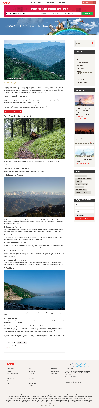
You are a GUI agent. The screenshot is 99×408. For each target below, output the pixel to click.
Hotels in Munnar (53, 396)
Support (9, 380)
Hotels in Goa (10, 395)
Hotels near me (84, 402)
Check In (44, 13)
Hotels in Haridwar (34, 400)
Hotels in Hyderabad (29, 398)
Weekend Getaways (82, 82)
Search (87, 13)
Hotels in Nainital (35, 396)
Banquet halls (54, 373)
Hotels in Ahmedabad (54, 400)
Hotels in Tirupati (15, 400)
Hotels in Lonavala (44, 396)
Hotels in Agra (65, 398)
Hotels (52, 376)
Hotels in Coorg (82, 398)
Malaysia (89, 178)
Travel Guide (61, 2)
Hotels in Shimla (55, 395)
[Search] (92, 43)
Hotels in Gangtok (73, 398)
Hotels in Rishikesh (73, 400)
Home (33, 2)
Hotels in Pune (38, 398)
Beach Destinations (81, 176)
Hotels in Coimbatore (75, 402)
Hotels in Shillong (64, 400)
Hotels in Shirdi (57, 398)
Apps (8, 383)
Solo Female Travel (81, 189)
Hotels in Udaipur (72, 395)
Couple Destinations (82, 62)
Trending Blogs (81, 79)
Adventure (80, 57)
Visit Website (50, 2)
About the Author (11, 342)
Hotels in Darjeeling (82, 396)
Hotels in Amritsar (55, 402)
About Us (9, 371)
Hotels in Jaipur (46, 395)
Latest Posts (22, 342)
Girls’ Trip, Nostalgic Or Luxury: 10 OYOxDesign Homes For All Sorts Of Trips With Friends (78, 381)
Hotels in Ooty (38, 395)
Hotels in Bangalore (63, 396)
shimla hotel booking (81, 184)
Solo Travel (79, 192)
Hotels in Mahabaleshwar (28, 395)
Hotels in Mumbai (26, 396)
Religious (79, 71)
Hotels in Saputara (27, 402)
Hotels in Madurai (64, 402)
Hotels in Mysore (73, 396)
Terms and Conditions (12, 373)
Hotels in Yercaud (45, 402)
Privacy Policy (10, 376)
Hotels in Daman (37, 402)
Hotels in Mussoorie (82, 395)
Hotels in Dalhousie (24, 400)
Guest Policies (10, 378)
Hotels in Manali (63, 395)
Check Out (55, 13)
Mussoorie (17, 78)
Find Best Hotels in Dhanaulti (13, 111)
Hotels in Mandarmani (17, 402)
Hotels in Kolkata (44, 400)
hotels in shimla (80, 178)
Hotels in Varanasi (83, 400)
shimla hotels (80, 187)
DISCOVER (40, 2)
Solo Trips (80, 74)
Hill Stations (80, 68)
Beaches (79, 60)
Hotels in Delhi (17, 396)
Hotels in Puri (18, 395)
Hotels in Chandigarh (48, 398)
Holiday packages (55, 371)
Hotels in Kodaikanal (18, 398)
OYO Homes (79, 181)
